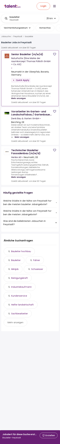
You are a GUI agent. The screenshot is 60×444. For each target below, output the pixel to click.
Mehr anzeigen (18, 98)
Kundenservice (19, 295)
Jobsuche (6, 36)
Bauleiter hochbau (21, 251)
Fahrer (36, 260)
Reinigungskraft (19, 278)
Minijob (15, 269)
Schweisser (37, 269)
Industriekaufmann (21, 286)
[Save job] (54, 54)
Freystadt (17, 36)
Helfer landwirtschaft (22, 304)
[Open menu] (54, 6)
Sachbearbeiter (19, 313)
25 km (49, 18)
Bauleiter (16, 260)
